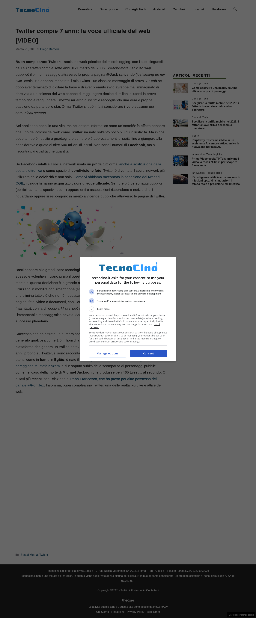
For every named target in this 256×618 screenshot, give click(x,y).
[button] (128, 309)
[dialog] (128, 309)
